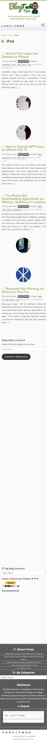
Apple (20, 61)
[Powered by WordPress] (34, 736)
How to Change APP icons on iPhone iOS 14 (23, 148)
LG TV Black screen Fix (24, 668)
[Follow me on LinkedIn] (23, 26)
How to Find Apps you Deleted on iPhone (20, 55)
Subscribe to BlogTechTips (16, 356)
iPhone (24, 65)
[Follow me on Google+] (10, 26)
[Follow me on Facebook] (8, 26)
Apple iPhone (6, 65)
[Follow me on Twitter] (5, 26)
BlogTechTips (21, 736)
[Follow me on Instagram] (13, 26)
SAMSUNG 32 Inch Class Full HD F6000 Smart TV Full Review (24, 654)
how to (14, 65)
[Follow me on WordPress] (15, 26)
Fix (3, 300)
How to (26, 61)
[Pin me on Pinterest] (21, 26)
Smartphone (16, 210)
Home (3, 35)
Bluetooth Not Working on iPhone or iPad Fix (23, 290)
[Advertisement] (24, 464)
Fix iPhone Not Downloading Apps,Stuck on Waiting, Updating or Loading (23, 198)
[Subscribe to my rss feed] (3, 26)
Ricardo (10, 68)
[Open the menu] (43, 25)
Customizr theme (29, 739)
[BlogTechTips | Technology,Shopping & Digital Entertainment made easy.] (23, 8)
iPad (19, 65)
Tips (29, 65)
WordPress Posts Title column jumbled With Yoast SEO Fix (24, 662)
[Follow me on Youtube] (18, 26)
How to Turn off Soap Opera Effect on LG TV (24, 665)
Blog (10, 35)
